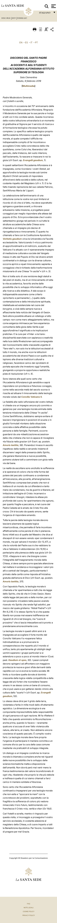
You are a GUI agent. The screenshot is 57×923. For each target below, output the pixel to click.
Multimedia (28, 86)
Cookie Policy (28, 911)
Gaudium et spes (17, 660)
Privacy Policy (28, 915)
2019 (14, 18)
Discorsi (6, 18)
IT (31, 42)
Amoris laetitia (10, 445)
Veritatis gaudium (12, 238)
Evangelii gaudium (33, 160)
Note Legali (28, 908)
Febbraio (22, 18)
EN (20, 42)
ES (26, 42)
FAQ (28, 904)
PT (36, 42)
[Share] (52, 29)
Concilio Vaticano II (31, 396)
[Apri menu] (53, 6)
